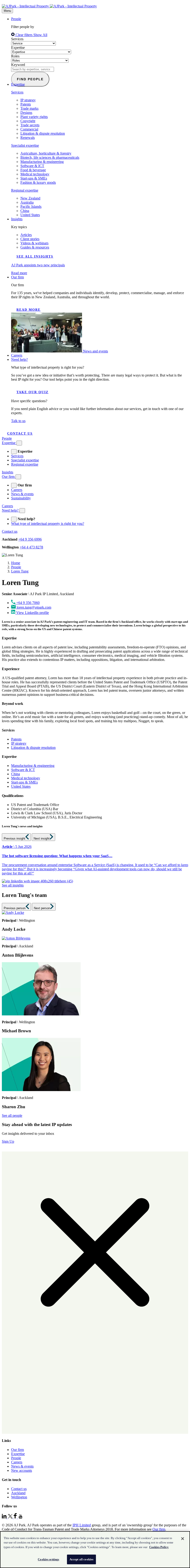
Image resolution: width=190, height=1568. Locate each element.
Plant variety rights (34, 117)
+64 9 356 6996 (30, 539)
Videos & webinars (34, 243)
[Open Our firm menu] (18, 476)
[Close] (182, 1539)
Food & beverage (33, 170)
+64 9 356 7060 (28, 603)
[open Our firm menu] (14, 485)
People (16, 19)
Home (15, 563)
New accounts (21, 1470)
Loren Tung (19, 571)
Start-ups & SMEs (33, 178)
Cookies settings (48, 1559)
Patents (25, 104)
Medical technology (34, 174)
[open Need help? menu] (14, 519)
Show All (40, 35)
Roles (15, 56)
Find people (30, 79)
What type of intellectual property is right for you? (47, 524)
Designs (26, 113)
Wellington (19, 1497)
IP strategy (28, 100)
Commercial (29, 129)
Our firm (17, 277)
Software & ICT (32, 166)
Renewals (27, 138)
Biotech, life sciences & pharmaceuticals (49, 157)
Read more (28, 309)
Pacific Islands (30, 206)
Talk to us (18, 421)
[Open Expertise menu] (19, 443)
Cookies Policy (159, 1547)
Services (17, 39)
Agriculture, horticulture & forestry (45, 153)
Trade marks (29, 108)
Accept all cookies (81, 1559)
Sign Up (8, 1141)
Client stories (29, 239)
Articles (26, 235)
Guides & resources (34, 247)
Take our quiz (32, 392)
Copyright (27, 121)
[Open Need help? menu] (22, 510)
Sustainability (21, 498)
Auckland (18, 1493)
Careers (16, 355)
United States (30, 215)
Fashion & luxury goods (38, 182)
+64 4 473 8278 (31, 547)
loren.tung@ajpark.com (34, 607)
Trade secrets (29, 125)
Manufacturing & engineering (42, 162)
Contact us (20, 433)
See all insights (34, 256)
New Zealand (30, 198)
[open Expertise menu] (14, 451)
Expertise (18, 48)
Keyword (18, 65)
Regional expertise (24, 190)
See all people (12, 1115)
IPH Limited (82, 1525)
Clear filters (24, 35)
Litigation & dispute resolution (42, 133)
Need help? (19, 359)
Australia (27, 202)
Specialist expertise (25, 145)
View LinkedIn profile (32, 613)
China (24, 211)
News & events (22, 494)
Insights (16, 219)
